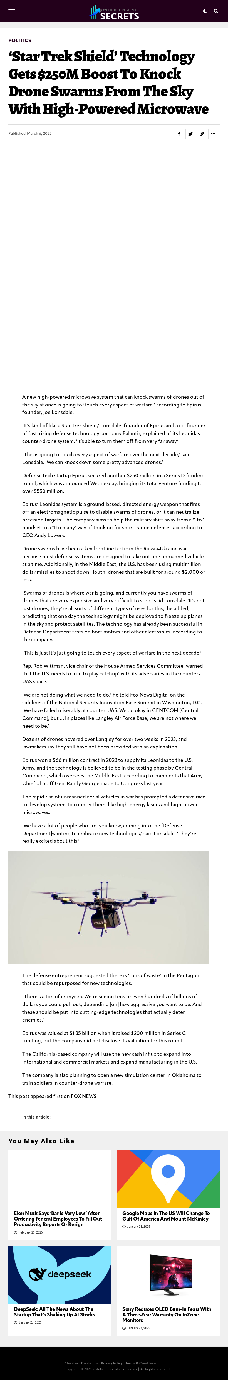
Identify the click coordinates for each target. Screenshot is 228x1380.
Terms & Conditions (140, 1363)
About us (71, 1363)
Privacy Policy (112, 1363)
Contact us (89, 1363)
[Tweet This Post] (190, 134)
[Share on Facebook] (179, 134)
